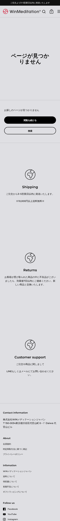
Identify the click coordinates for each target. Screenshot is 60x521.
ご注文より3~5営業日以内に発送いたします (30, 3)
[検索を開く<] (44, 11)
